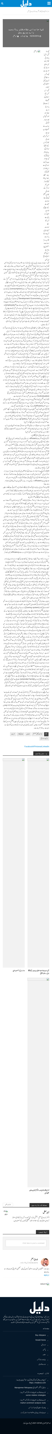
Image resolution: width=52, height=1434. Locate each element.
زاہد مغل (15, 36)
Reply (46, 1275)
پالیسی (44, 1349)
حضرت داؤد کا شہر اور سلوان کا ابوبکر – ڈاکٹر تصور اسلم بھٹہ (33, 1392)
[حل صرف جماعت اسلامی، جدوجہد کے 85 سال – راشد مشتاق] (38, 863)
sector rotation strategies (36, 1395)
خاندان (28, 734)
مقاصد (44, 1354)
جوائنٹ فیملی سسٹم (37, 734)
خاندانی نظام (20, 734)
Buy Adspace (40, 1335)
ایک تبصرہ (23, 36)
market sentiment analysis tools (33, 1403)
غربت (13, 734)
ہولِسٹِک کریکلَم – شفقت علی (39, 1387)
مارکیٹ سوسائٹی (44, 738)
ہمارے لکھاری (42, 1364)
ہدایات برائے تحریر (41, 1359)
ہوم (48, 11)
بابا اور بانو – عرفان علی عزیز (40, 1407)
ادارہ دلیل (43, 1345)
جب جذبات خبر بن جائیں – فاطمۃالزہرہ (37, 1412)
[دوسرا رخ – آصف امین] (14, 863)
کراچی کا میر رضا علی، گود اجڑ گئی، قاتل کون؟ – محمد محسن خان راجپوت (31, 1380)
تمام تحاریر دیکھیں (8, 1204)
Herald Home (40, 1340)
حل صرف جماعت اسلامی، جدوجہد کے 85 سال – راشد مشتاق (38, 972)
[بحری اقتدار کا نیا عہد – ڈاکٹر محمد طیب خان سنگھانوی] (38, 1083)
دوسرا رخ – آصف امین (19, 970)
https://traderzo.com (37, 1383)
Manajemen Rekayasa (23, 1387)
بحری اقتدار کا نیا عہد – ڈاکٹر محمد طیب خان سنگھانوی (39, 1192)
